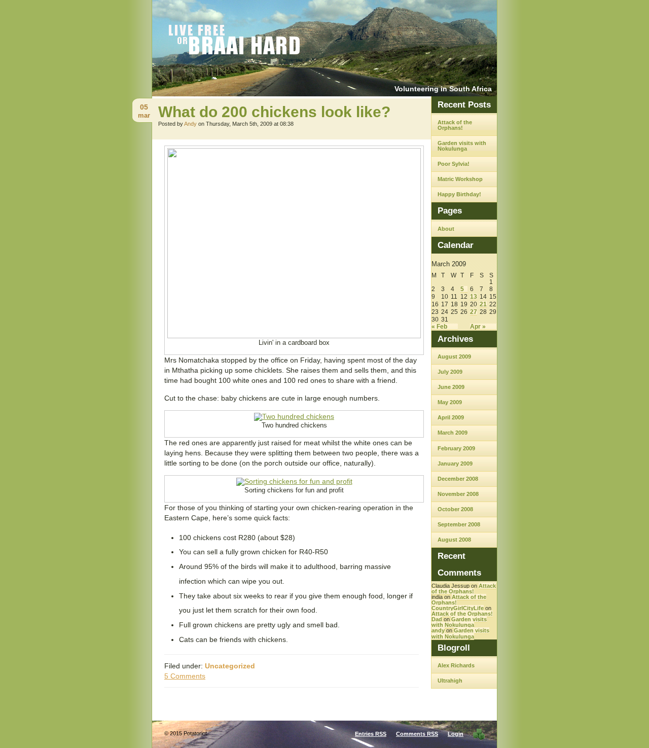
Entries (370, 734)
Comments (417, 734)
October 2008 (455, 509)
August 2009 (454, 356)
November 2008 (458, 494)
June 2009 (451, 387)
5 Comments (184, 676)
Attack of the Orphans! (455, 125)
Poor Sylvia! (454, 164)
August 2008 (454, 540)
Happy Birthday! (459, 194)
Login (455, 734)
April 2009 (451, 417)
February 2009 (456, 448)
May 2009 (450, 402)
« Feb (439, 327)
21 (483, 304)
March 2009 (452, 433)
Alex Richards (456, 665)
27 (473, 312)
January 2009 (455, 463)
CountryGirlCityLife (457, 608)
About (446, 229)
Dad (436, 619)
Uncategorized (230, 666)
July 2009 (450, 372)
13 (473, 297)
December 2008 (458, 479)
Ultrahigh (450, 681)
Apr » (478, 327)
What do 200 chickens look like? (274, 111)
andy (438, 630)
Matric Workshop (460, 179)
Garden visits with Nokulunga (462, 146)
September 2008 (459, 524)
